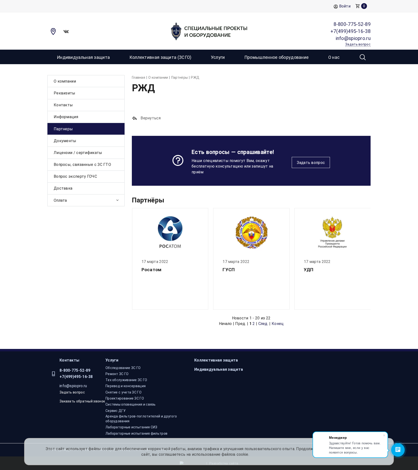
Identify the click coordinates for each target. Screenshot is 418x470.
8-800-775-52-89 (75, 370)
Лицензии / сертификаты (78, 152)
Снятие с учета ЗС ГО (123, 392)
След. (263, 323)
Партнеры (63, 129)
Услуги (112, 360)
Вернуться (150, 118)
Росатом (152, 269)
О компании (65, 81)
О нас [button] (334, 57)
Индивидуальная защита (83, 57)
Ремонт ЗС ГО (117, 374)
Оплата (60, 200)
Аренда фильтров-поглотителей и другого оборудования (141, 418)
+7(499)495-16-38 (76, 376)
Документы (65, 141)
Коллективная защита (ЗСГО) (160, 57)
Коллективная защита (216, 360)
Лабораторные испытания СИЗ (131, 427)
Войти (345, 6)
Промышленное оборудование (276, 57)
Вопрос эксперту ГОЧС (75, 176)
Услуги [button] (218, 57)
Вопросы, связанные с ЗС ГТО (82, 164)
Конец (278, 323)
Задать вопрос (311, 162)
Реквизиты (64, 93)
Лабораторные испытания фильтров (136, 433)
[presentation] (132, 259)
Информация (66, 117)
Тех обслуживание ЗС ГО (126, 380)
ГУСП (229, 269)
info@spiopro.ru (73, 386)
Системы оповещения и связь (130, 404)
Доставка (63, 188)
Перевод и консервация (125, 386)
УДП (309, 269)
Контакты (63, 105)
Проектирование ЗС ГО (124, 398)
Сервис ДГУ (115, 411)
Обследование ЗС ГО (123, 368)
